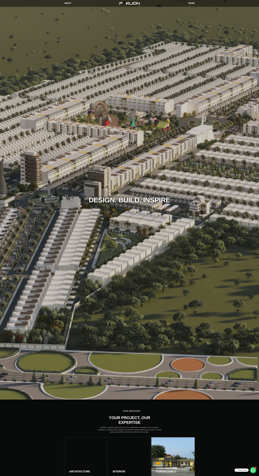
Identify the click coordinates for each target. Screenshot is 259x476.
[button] (253, 470)
